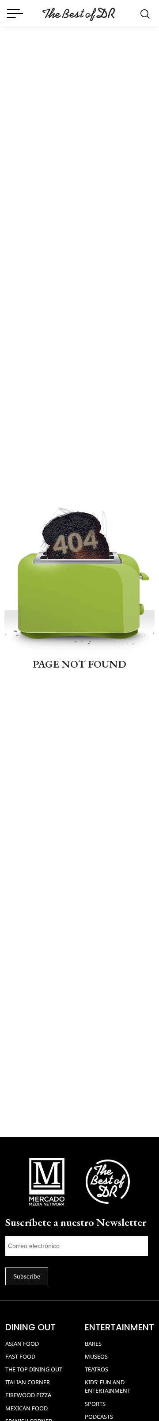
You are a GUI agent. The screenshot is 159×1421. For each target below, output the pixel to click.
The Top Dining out (33, 1369)
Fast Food (20, 1356)
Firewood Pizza (28, 1395)
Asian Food (22, 1344)
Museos (96, 1356)
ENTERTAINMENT (119, 1327)
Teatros (96, 1369)
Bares (93, 1344)
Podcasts (99, 1417)
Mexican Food (26, 1408)
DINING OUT (30, 1327)
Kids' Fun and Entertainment (107, 1386)
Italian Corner (27, 1382)
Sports (95, 1404)
